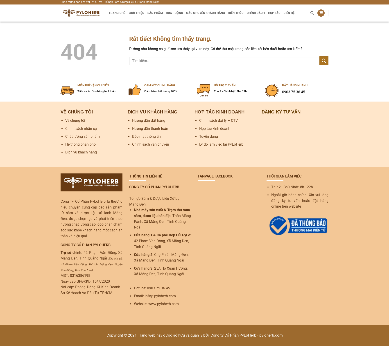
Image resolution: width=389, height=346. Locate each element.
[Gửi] (323, 60)
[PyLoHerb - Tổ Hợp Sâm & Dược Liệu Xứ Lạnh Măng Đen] (81, 13)
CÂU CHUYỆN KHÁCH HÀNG (205, 13)
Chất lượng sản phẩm (82, 136)
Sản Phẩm (155, 13)
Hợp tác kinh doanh (214, 128)
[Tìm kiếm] (312, 13)
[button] (321, 13)
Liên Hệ (289, 13)
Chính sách (256, 13)
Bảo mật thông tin (146, 136)
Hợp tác (274, 13)
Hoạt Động (174, 13)
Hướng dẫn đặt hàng (148, 120)
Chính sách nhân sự (81, 128)
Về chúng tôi (75, 120)
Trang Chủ (117, 13)
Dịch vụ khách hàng (81, 152)
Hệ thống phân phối (81, 144)
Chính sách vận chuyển (150, 144)
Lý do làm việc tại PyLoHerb (221, 144)
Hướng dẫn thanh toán (150, 128)
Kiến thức (236, 13)
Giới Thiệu (136, 13)
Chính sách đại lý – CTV (218, 120)
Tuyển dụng (208, 136)
